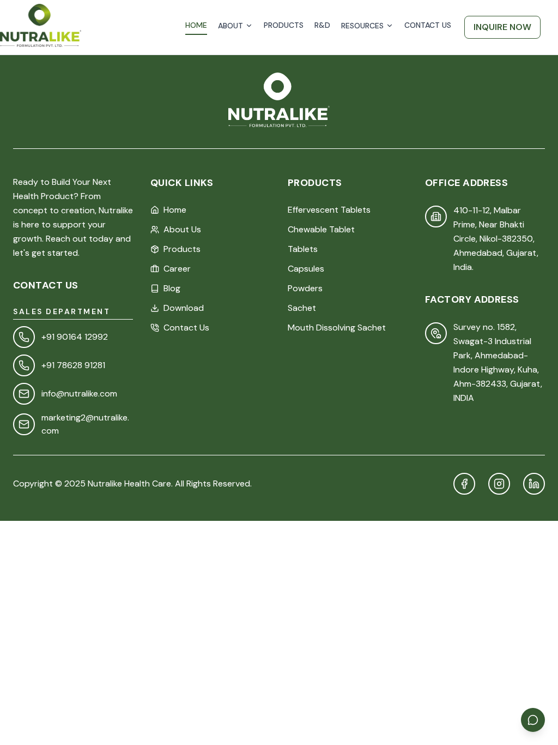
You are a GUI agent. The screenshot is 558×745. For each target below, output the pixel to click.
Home (174, 209)
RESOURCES (362, 26)
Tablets (303, 249)
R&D (322, 25)
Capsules (306, 268)
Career (177, 268)
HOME (196, 25)
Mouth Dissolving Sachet (337, 327)
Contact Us (186, 327)
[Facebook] (464, 484)
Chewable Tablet (321, 229)
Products (182, 249)
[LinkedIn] (534, 484)
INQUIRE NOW (502, 27)
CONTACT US (427, 25)
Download (183, 308)
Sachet (302, 308)
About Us (182, 229)
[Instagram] (499, 484)
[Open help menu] (533, 720)
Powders (305, 288)
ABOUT (230, 26)
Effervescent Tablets (329, 209)
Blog (171, 288)
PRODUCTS (284, 25)
